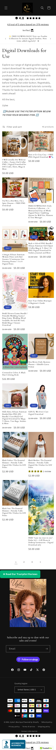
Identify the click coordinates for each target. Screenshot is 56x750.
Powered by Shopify (31, 722)
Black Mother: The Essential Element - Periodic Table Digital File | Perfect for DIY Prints (40, 464)
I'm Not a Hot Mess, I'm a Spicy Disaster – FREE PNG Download (13, 203)
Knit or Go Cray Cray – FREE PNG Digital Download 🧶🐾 (40, 156)
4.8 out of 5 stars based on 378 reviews (28, 24)
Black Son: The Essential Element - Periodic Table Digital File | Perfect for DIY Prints (14, 512)
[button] (6, 8)
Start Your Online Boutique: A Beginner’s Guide (40, 302)
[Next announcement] (50, 38)
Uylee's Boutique (16, 722)
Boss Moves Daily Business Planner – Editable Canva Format (39, 364)
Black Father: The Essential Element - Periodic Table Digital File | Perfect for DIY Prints (14, 464)
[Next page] (40, 562)
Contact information (29, 731)
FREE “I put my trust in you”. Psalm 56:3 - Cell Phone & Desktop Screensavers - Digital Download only (40, 541)
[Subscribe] (46, 648)
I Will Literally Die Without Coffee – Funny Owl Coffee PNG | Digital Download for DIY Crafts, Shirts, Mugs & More (14, 164)
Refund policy (47, 722)
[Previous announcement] (5, 38)
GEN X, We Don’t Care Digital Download (38, 413)
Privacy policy (14, 726)
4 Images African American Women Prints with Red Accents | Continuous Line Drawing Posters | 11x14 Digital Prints (13, 259)
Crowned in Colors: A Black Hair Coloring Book (14, 374)
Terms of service (28, 726)
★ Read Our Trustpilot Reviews (20, 574)
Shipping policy (44, 726)
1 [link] (16, 562)
